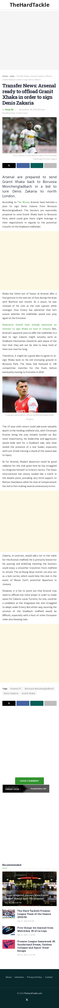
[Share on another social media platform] (50, 165)
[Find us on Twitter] (27, 1000)
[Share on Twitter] (9, 165)
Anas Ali (9, 109)
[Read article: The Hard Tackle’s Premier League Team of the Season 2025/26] (8, 913)
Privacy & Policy (34, 977)
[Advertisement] (29, 40)
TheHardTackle (29, 4)
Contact (48, 977)
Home (5, 76)
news (12, 76)
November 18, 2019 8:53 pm (32, 109)
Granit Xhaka (28, 693)
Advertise (19, 977)
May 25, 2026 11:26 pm (26, 935)
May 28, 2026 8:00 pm (13, 903)
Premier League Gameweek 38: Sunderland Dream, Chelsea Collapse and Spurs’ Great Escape (36, 946)
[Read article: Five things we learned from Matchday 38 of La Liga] (8, 930)
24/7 (44, 789)
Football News (37, 789)
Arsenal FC (15, 688)
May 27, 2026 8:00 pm (25, 921)
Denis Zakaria (11, 693)
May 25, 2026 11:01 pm (26, 955)
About (8, 977)
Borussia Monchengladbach (39, 688)
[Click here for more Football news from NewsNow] (15, 789)
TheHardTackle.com (33, 993)
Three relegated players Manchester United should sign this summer (27, 896)
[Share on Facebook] (23, 165)
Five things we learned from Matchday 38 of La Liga (35, 929)
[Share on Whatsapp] (37, 165)
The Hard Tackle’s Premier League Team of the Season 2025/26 (34, 914)
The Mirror (23, 202)
